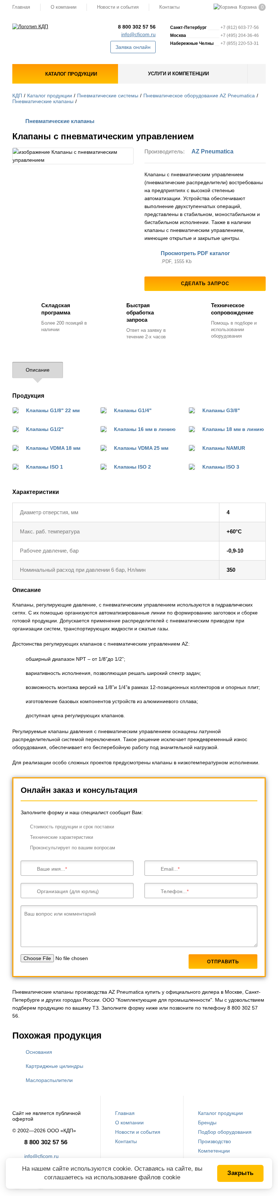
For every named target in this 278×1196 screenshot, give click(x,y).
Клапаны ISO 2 (132, 467)
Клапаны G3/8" (221, 410)
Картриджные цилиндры (54, 1066)
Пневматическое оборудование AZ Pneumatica (199, 95)
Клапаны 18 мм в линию (233, 429)
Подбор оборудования (225, 1132)
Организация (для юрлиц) (68, 891)
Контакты (169, 7)
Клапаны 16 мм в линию (145, 429)
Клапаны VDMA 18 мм (53, 448)
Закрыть (240, 1173)
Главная (21, 7)
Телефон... (174, 891)
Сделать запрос (205, 283)
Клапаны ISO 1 (44, 467)
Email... (169, 869)
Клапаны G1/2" (45, 429)
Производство (214, 1141)
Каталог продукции (49, 95)
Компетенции (214, 1151)
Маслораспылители (49, 1080)
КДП (17, 95)
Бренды (207, 1122)
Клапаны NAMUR (223, 448)
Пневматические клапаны (42, 101)
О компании (63, 7)
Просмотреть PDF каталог (195, 253)
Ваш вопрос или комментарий (60, 914)
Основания (39, 1052)
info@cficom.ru (138, 34)
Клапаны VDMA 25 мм (141, 448)
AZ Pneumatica (212, 151)
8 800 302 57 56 (137, 27)
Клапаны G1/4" (133, 410)
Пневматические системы (107, 95)
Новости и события (118, 7)
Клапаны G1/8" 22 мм (53, 410)
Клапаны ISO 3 (220, 467)
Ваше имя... (51, 869)
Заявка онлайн (133, 47)
